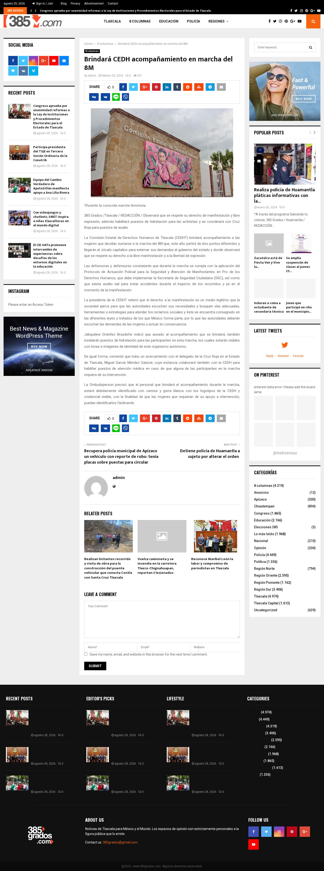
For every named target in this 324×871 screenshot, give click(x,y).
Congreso (262, 513)
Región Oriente (265, 575)
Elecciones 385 (266, 527)
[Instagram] (282, 21)
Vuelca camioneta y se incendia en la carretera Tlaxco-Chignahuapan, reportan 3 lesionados (157, 566)
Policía (193, 21)
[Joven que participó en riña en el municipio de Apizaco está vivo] (301, 288)
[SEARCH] (310, 47)
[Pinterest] (287, 21)
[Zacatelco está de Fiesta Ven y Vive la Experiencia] (269, 243)
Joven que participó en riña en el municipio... (299, 307)
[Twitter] (276, 21)
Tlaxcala (112, 21)
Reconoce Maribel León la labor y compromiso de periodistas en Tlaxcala (212, 563)
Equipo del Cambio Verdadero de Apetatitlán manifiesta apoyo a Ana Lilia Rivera (51, 186)
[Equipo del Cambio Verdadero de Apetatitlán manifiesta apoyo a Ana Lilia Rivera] (19, 185)
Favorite (298, 356)
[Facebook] (270, 21)
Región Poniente (267, 582)
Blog (64, 3)
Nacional (261, 541)
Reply (269, 356)
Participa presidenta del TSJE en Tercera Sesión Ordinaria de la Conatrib (50, 153)
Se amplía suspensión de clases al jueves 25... (298, 264)
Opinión (260, 548)
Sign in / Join (44, 3)
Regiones (216, 21)
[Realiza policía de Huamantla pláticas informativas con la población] (285, 164)
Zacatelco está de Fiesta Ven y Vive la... (268, 262)
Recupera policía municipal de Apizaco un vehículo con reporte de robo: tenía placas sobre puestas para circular (121, 456)
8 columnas (140, 21)
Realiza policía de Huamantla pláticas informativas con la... (284, 195)
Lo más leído (264, 534)
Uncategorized (265, 610)
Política (260, 562)
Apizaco (260, 499)
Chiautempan (264, 506)
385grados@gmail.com (120, 842)
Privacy (75, 3)
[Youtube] (301, 21)
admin (92, 75)
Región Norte (264, 568)
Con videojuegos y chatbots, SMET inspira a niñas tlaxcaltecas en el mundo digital (51, 219)
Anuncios (261, 492)
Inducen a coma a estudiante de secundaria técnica (269, 307)
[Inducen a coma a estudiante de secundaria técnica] (269, 288)
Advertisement (94, 3)
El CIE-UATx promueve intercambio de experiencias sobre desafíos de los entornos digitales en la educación (50, 255)
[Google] (294, 21)
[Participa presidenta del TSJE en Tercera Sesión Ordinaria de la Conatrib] (19, 152)
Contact (113, 3)
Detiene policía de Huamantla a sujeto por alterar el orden (210, 453)
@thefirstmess (285, 453)
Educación (168, 21)
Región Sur (262, 589)
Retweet (283, 356)
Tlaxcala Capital (266, 603)
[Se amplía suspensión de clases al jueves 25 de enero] (301, 243)
